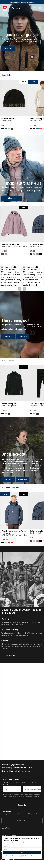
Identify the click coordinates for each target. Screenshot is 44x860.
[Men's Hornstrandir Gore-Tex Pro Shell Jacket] (14, 510)
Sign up (22, 852)
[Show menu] (39, 8)
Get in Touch (6, 828)
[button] (11, 276)
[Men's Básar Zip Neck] (14, 383)
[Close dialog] (40, 838)
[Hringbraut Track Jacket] (14, 224)
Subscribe (22, 805)
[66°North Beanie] (14, 98)
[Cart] (34, 8)
